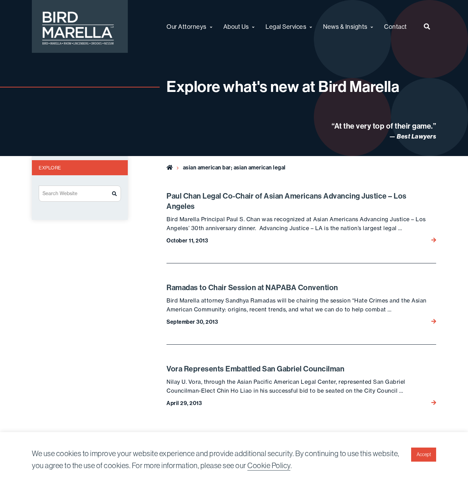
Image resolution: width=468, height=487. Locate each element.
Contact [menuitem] (395, 27)
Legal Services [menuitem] (286, 27)
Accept (424, 454)
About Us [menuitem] (236, 27)
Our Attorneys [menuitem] (187, 27)
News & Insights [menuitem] (345, 27)
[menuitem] (427, 26)
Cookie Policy (269, 465)
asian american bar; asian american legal (234, 167)
